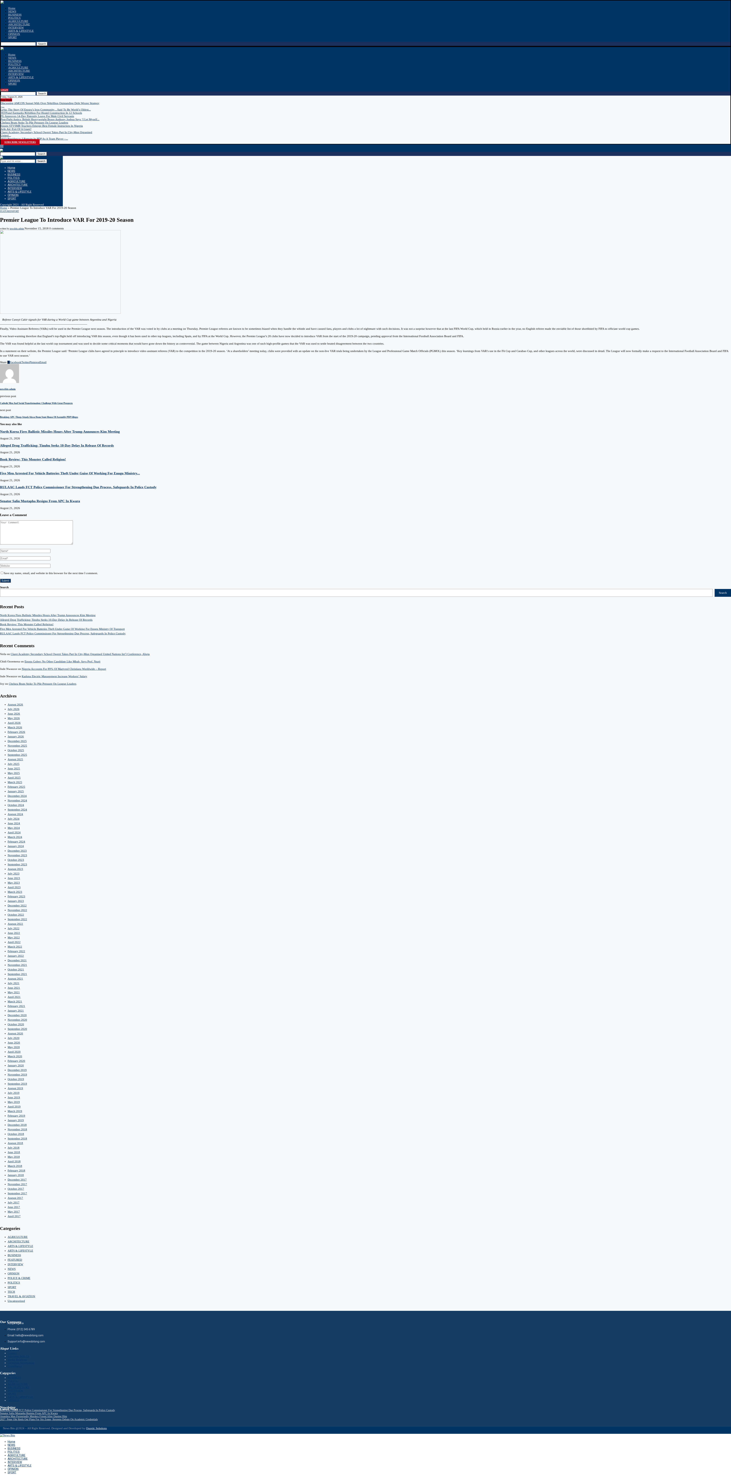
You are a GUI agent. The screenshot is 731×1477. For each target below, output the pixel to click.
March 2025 (15, 782)
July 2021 (13, 983)
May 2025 (14, 773)
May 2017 (14, 1211)
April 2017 (14, 1216)
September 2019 (17, 1083)
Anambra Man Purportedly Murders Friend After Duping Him (33, 1416)
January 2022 (16, 955)
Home (11, 8)
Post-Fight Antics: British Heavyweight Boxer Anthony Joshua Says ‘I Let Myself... (50, 119)
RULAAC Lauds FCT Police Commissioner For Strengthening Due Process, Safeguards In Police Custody (78, 487)
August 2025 (15, 759)
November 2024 (17, 800)
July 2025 (13, 763)
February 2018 (16, 1170)
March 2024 (15, 837)
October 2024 (16, 805)
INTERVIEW (16, 27)
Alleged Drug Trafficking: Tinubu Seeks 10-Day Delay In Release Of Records (57, 445)
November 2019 (17, 1074)
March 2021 (15, 1001)
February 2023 (16, 896)
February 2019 (16, 1115)
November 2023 (17, 855)
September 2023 (17, 864)
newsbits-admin (17, 228)
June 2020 (14, 1042)
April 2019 (14, 1106)
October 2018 (16, 1133)
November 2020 (17, 1019)
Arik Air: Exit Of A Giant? (16, 129)
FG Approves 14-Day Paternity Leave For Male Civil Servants (37, 116)
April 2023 (14, 887)
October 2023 (16, 859)
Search (42, 43)
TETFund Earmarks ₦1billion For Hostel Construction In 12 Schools (41, 112)
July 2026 (13, 709)
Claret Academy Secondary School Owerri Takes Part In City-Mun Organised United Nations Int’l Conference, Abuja (80, 654)
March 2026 (15, 727)
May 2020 (14, 1047)
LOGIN (4, 90)
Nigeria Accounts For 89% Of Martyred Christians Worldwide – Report (64, 668)
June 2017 (14, 1207)
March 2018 (15, 1165)
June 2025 (14, 768)
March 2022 (15, 946)
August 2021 (15, 978)
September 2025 (17, 754)
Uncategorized (16, 1300)
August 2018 (15, 1143)
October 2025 (16, 750)
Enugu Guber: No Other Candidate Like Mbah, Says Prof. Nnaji (62, 661)
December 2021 (17, 960)
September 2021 (17, 974)
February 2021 (16, 1006)
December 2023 (17, 850)
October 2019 (16, 1079)
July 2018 (13, 1147)
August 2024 (15, 814)
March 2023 (15, 891)
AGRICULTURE (18, 21)
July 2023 (13, 873)
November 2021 (17, 964)
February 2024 (16, 841)
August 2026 (15, 704)
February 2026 (16, 731)
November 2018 (17, 1129)
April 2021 (14, 996)
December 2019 (17, 1070)
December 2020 (17, 1015)
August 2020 (15, 1033)
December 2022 (17, 905)
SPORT (12, 37)
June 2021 (14, 987)
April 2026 (14, 722)
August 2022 (15, 923)
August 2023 (15, 869)
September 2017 (17, 1193)
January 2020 (16, 1065)
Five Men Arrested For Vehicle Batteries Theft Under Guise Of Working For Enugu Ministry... (70, 473)
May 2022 (14, 937)
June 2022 (14, 932)
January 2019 (16, 1120)
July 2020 (13, 1038)
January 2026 (16, 736)
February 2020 (16, 1060)
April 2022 (14, 942)
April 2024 (14, 832)
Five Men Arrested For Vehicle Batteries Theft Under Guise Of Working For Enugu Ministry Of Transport (62, 628)
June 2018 (14, 1152)
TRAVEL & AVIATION (21, 1296)
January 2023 (16, 900)
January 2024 (16, 846)
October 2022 (16, 914)
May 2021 (14, 992)
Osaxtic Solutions (96, 1428)
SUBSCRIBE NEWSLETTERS (20, 142)
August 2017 (15, 1197)
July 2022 (13, 928)
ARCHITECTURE (19, 24)
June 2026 (14, 713)
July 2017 (13, 1202)
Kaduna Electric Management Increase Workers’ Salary (54, 676)
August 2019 (15, 1088)
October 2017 (16, 1188)
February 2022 (16, 951)
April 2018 (14, 1161)
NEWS (12, 11)
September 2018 (17, 1138)
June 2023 (14, 878)
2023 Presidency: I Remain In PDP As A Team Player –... (34, 138)
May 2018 (14, 1156)
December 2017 (17, 1179)
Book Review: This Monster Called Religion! (33, 459)
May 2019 (14, 1102)
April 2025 (14, 777)
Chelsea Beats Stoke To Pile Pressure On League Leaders (34, 122)
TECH (11, 1291)
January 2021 (16, 1010)
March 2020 (15, 1056)
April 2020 (14, 1051)
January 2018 (16, 1175)
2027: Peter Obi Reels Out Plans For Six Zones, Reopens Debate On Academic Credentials (49, 1419)
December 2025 (17, 741)
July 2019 (13, 1092)
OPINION (14, 34)
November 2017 (17, 1184)
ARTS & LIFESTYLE (21, 30)
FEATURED (15, 1259)
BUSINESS (15, 14)
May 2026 (14, 718)
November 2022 (17, 910)
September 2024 (17, 809)
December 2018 (17, 1124)
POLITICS (14, 17)
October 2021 (16, 969)
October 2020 (16, 1024)
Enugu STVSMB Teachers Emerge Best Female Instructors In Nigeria (42, 125)
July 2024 (13, 818)
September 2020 (17, 1028)
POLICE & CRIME (19, 1278)
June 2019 (14, 1097)
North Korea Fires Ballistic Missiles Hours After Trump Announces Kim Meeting (60, 431)
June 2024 (14, 823)
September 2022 (17, 919)
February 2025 (16, 786)
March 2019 (15, 1111)
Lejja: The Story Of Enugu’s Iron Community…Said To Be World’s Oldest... (46, 109)
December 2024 (17, 795)
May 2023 (14, 882)
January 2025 (16, 791)
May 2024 (14, 827)
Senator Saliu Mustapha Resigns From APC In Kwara (40, 501)
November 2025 (17, 745)
